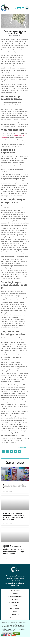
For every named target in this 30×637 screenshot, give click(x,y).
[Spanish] (15, 635)
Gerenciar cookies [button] (7, 633)
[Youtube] (20, 8)
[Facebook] (15, 8)
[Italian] (8, 635)
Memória (14, 614)
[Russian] (13, 635)
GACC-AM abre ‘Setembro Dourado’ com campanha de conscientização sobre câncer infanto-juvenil (14, 516)
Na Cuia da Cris (15, 618)
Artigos (15, 611)
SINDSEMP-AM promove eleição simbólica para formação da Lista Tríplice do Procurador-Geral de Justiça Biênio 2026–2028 (14, 549)
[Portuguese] (11, 635)
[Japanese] (10, 635)
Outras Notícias (15, 608)
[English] (6, 635)
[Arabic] (2, 635)
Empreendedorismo (15, 602)
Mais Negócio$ (15, 591)
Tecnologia (15, 599)
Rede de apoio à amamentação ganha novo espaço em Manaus (14, 486)
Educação (15, 605)
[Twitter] (18, 8)
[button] (23, 8)
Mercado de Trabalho (15, 596)
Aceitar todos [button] (16, 633)
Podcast (15, 593)
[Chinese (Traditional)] (4, 635)
